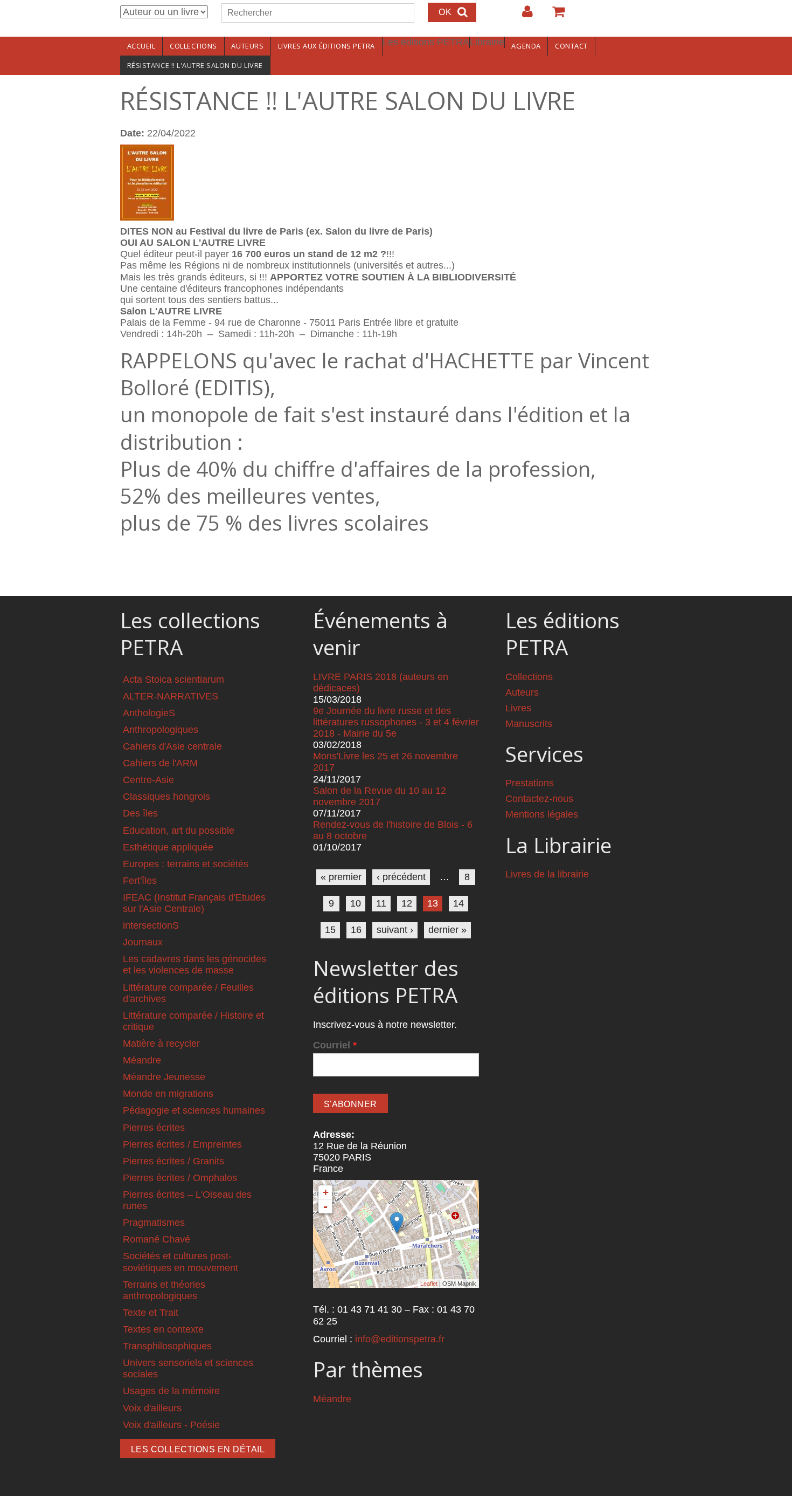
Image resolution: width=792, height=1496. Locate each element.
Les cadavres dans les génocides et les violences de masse (194, 964)
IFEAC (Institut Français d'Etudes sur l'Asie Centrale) (194, 903)
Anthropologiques (160, 729)
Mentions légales (541, 814)
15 (330, 929)
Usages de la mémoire (171, 1390)
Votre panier (554, 15)
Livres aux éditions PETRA (326, 46)
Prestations (529, 783)
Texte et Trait (150, 1312)
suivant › (395, 929)
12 (406, 903)
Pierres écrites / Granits (173, 1161)
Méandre (142, 1060)
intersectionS (151, 925)
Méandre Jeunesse (164, 1077)
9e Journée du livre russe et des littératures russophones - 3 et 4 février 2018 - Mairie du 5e (396, 722)
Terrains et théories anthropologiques (164, 1290)
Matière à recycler (161, 1043)
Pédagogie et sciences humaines (194, 1110)
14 (458, 903)
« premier (341, 876)
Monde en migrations (168, 1093)
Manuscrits (528, 723)
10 (355, 903)
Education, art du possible (178, 830)
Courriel (335, 1045)
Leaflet (428, 1283)
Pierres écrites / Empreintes (182, 1144)
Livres (518, 708)
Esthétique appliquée (168, 847)
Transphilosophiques (167, 1346)
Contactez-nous (539, 798)
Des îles (140, 813)
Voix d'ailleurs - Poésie (171, 1424)
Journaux (143, 942)
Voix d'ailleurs (152, 1408)
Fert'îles (140, 880)
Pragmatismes (154, 1222)
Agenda (525, 46)
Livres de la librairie (547, 874)
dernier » (447, 929)
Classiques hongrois (166, 796)
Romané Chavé (156, 1239)
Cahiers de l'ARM (160, 763)
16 (356, 929)
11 (381, 903)
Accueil (141, 46)
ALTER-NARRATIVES (170, 696)
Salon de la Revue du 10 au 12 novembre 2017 (379, 796)
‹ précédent (401, 876)
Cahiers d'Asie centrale (172, 746)
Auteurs (247, 46)
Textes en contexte (163, 1329)
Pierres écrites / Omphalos (180, 1177)
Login (522, 15)
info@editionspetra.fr (399, 1339)
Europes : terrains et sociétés (185, 864)
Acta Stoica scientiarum (173, 679)
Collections (193, 46)
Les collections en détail (198, 1449)
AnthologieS (149, 713)
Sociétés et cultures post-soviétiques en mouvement (180, 1262)
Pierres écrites (154, 1127)
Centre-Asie (148, 779)
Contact (571, 46)
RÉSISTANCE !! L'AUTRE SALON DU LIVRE (195, 65)
